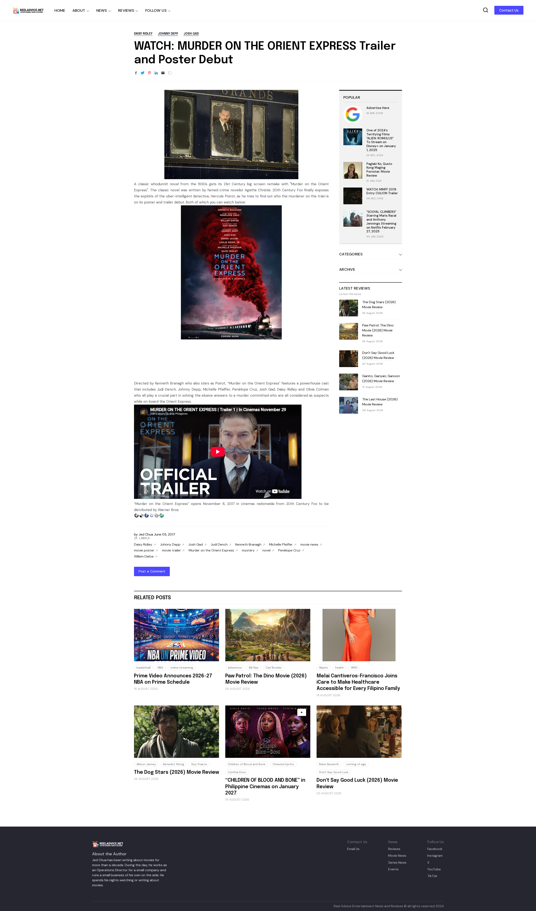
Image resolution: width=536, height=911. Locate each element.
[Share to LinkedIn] (156, 73)
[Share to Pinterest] (149, 73)
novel (266, 550)
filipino (323, 667)
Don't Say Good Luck (333, 772)
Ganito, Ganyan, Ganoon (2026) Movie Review (381, 378)
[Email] (163, 73)
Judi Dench (219, 544)
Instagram (435, 856)
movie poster (144, 550)
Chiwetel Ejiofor (283, 764)
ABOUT (78, 10)
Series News (397, 862)
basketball (144, 667)
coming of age (356, 764)
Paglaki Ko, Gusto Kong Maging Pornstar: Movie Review (379, 170)
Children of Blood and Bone (246, 764)
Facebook (434, 849)
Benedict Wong (173, 764)
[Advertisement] (231, 362)
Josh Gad (191, 33)
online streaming (181, 667)
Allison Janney (146, 764)
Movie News (397, 856)
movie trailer (171, 550)
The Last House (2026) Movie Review (380, 401)
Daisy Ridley (143, 33)
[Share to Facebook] (136, 73)
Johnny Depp (168, 33)
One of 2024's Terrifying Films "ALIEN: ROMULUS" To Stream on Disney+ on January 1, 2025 (381, 140)
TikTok (432, 876)
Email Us (353, 849)
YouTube (434, 869)
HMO (354, 667)
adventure (235, 667)
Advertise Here (377, 108)
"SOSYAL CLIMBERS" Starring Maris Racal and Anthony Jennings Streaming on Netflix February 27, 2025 (381, 222)
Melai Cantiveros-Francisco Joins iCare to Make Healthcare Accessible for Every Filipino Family (358, 682)
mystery (248, 550)
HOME (59, 10)
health (339, 667)
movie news (309, 544)
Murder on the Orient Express (211, 550)
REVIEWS (126, 10)
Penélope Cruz (289, 550)
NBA (160, 667)
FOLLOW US (156, 10)
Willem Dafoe (144, 556)
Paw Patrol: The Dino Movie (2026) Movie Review (378, 330)
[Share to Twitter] (142, 73)
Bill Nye (253, 667)
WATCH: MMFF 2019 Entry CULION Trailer (382, 191)
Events (393, 869)
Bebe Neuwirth (329, 764)
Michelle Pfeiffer (281, 544)
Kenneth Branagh (248, 544)
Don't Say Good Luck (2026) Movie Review (378, 355)
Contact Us (509, 10)
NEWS (101, 10)
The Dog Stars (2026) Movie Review (379, 304)
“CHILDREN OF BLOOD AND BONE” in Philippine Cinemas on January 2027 (265, 787)
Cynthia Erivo (237, 772)
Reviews (394, 849)
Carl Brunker (273, 667)
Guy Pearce (199, 764)
